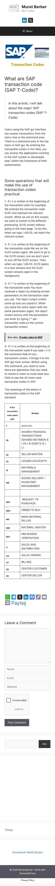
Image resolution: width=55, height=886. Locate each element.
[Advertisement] (27, 788)
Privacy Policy (27, 880)
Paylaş (18, 603)
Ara (44, 743)
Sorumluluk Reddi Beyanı (27, 852)
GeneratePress (27, 873)
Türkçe (9, 829)
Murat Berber (34, 6)
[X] (31, 21)
